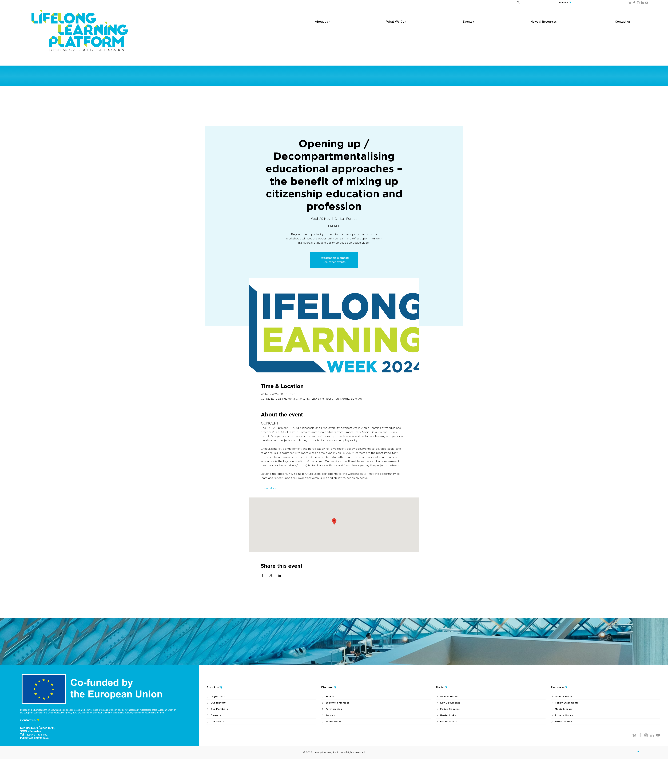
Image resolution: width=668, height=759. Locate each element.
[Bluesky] (630, 2)
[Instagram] (638, 2)
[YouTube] (646, 2)
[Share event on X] (271, 575)
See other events (334, 262)
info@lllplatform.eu (37, 738)
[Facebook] (634, 2)
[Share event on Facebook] (262, 575)
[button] (506, 2)
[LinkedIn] (642, 2)
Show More (268, 488)
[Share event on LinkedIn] (279, 575)
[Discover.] (642, 752)
